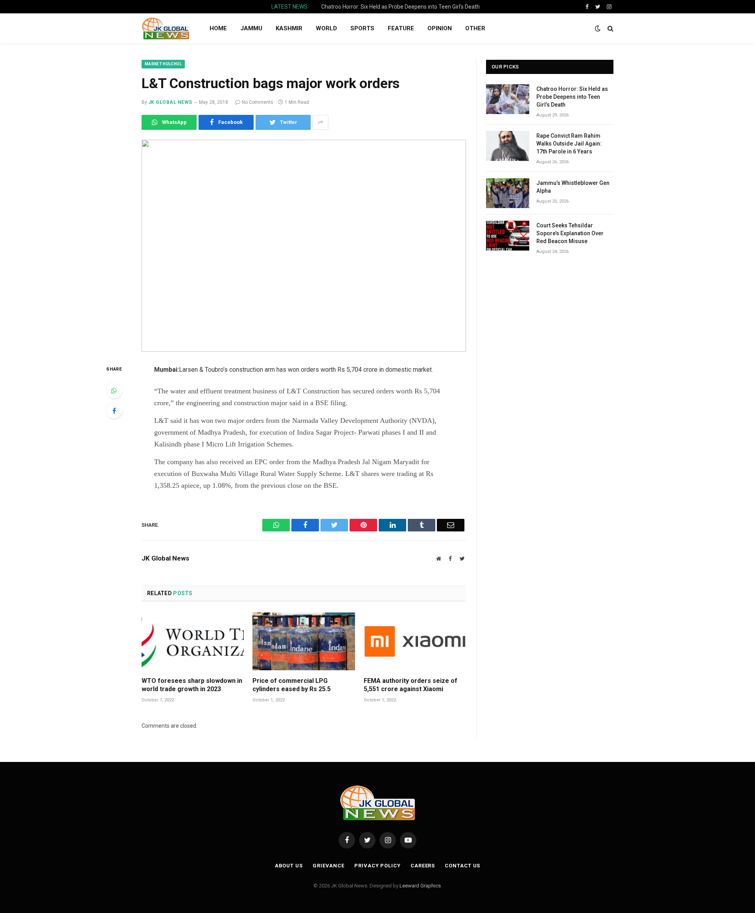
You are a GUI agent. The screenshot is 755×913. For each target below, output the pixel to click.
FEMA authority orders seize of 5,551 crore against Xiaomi (410, 685)
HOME (218, 28)
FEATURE (401, 28)
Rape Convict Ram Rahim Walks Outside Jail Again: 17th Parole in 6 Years (402, 7)
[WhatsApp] (114, 390)
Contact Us (462, 866)
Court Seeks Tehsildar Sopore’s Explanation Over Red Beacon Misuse (570, 233)
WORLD (326, 28)
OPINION (439, 28)
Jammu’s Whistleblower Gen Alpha (573, 187)
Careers (423, 866)
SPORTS (362, 28)
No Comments (257, 102)
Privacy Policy (377, 866)
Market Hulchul (163, 64)
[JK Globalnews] (165, 28)
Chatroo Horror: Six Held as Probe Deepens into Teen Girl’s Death (572, 97)
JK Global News (170, 102)
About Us (289, 866)
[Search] (609, 28)
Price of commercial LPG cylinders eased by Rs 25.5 (291, 685)
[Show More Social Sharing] (320, 122)
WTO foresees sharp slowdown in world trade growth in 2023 (192, 685)
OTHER (475, 28)
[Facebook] (114, 411)
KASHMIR (289, 28)
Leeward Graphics (420, 886)
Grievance (328, 866)
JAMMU (251, 28)
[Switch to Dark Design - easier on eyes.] (597, 28)
